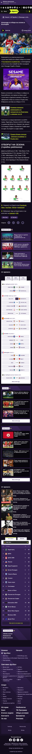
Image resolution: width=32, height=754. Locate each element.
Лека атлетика (6, 692)
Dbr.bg (22, 730)
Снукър (5, 701)
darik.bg (15, 502)
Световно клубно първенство (7, 680)
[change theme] (29, 11)
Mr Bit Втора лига (12, 375)
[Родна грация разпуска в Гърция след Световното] (16, 463)
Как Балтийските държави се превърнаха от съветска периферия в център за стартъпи (21, 507)
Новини (4, 650)
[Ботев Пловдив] (12, 8)
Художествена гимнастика (25, 694)
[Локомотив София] (26, 8)
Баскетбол (20, 687)
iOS (17, 213)
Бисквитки (20, 716)
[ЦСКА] (3, 8)
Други (19, 679)
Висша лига (10, 296)
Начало (7, 17)
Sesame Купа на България (10, 658)
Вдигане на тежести (23, 692)
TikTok (14, 207)
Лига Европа (6, 673)
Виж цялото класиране (15, 623)
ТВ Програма (21, 710)
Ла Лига (9, 318)
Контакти (5, 716)
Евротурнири (6, 660)
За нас (4, 718)
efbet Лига (5, 217)
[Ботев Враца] (31, 8)
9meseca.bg (23, 726)
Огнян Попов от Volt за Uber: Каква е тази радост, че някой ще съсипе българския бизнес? (21, 492)
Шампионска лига (22, 671)
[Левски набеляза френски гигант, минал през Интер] (16, 394)
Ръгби (19, 703)
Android (12, 213)
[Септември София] (19, 7)
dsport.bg (7, 30)
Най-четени (6, 428)
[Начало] (3, 17)
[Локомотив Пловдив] (24, 8)
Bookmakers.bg (7, 635)
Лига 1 (9, 352)
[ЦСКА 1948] (6, 8)
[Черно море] (28, 8)
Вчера (8, 278)
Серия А (9, 333)
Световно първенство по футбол (10, 676)
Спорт (3, 685)
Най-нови (5, 388)
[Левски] (8, 8)
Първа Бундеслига (8, 669)
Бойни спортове (7, 698)
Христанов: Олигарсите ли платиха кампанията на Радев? (21, 499)
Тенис (4, 689)
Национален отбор (23, 658)
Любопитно (21, 707)
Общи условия (22, 713)
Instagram (21, 207)
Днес (16, 278)
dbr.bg (14, 495)
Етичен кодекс (7, 713)
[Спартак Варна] (15, 8)
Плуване (20, 698)
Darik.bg (10, 726)
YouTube (8, 207)
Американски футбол (9, 703)
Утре (23, 278)
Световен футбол (8, 664)
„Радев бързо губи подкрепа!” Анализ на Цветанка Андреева (21, 530)
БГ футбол (14, 17)
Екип (3, 710)
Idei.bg (9, 730)
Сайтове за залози (7, 633)
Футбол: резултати (8, 637)
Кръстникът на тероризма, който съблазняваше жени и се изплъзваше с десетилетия (21, 523)
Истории (4, 707)
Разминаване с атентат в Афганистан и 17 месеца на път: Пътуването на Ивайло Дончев (22, 516)
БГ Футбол (14, 217)
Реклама (19, 718)
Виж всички (15, 381)
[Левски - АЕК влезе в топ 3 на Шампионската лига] (16, 453)
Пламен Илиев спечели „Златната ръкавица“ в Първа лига (18, 137)
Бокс (4, 694)
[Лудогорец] (1, 8)
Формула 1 (21, 689)
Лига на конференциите (24, 673)
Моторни (20, 696)
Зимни (4, 696)
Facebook (23, 205)
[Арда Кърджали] (10, 8)
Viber (3, 207)
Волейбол (5, 687)
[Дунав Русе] (22, 8)
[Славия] (17, 8)
